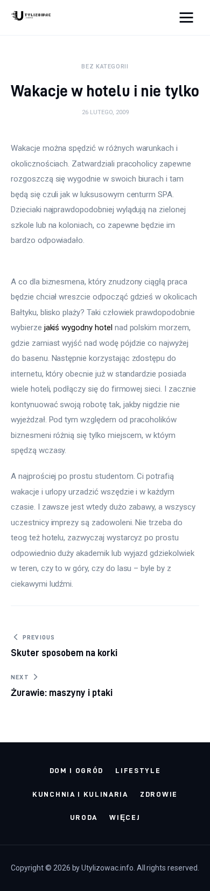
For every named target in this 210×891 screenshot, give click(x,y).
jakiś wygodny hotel (78, 327)
